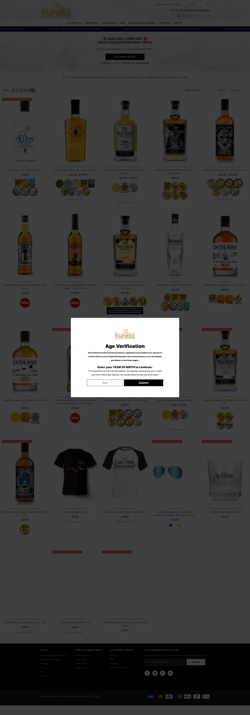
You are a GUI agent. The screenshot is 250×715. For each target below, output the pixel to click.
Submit (144, 382)
